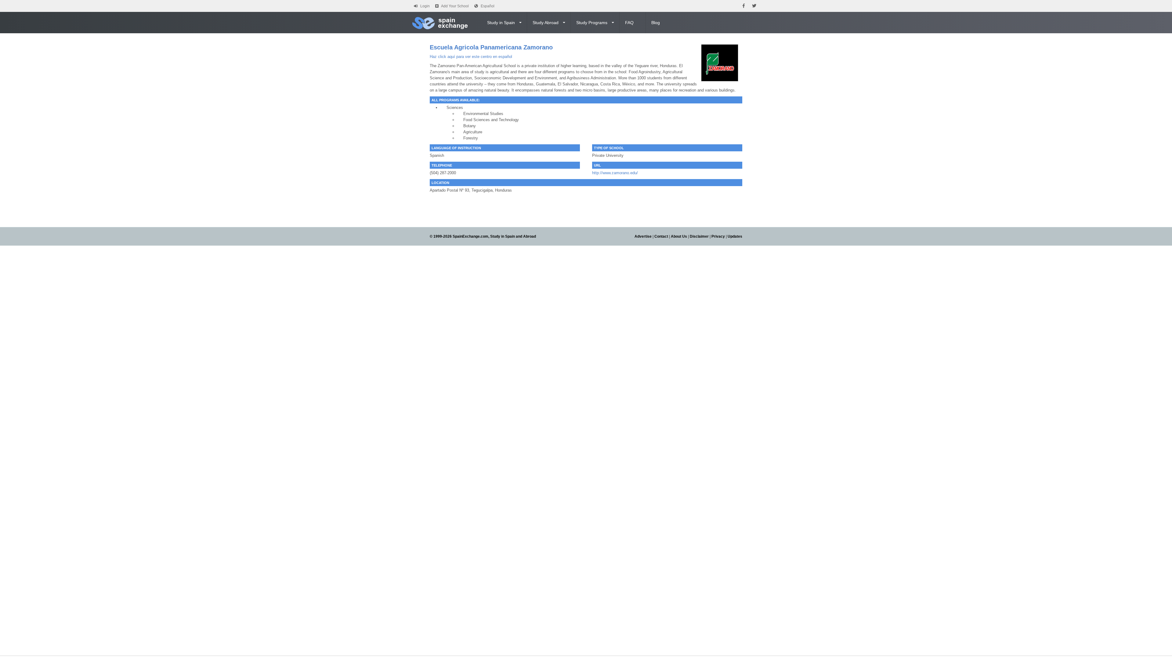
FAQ (629, 22)
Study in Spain (501, 22)
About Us (679, 236)
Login (425, 6)
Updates (735, 236)
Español (487, 6)
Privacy (718, 236)
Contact (661, 236)
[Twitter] (754, 6)
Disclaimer (699, 236)
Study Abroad (546, 22)
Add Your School (455, 6)
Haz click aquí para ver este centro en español (471, 56)
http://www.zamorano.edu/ (615, 173)
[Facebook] (743, 6)
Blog (655, 22)
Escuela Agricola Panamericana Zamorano (491, 47)
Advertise (643, 236)
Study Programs (591, 22)
